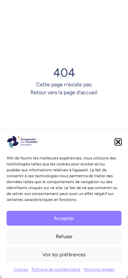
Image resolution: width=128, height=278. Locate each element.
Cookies (20, 269)
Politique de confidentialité (56, 269)
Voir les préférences (64, 255)
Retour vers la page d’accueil (64, 92)
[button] (118, 142)
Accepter (64, 218)
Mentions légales (99, 269)
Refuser (64, 236)
